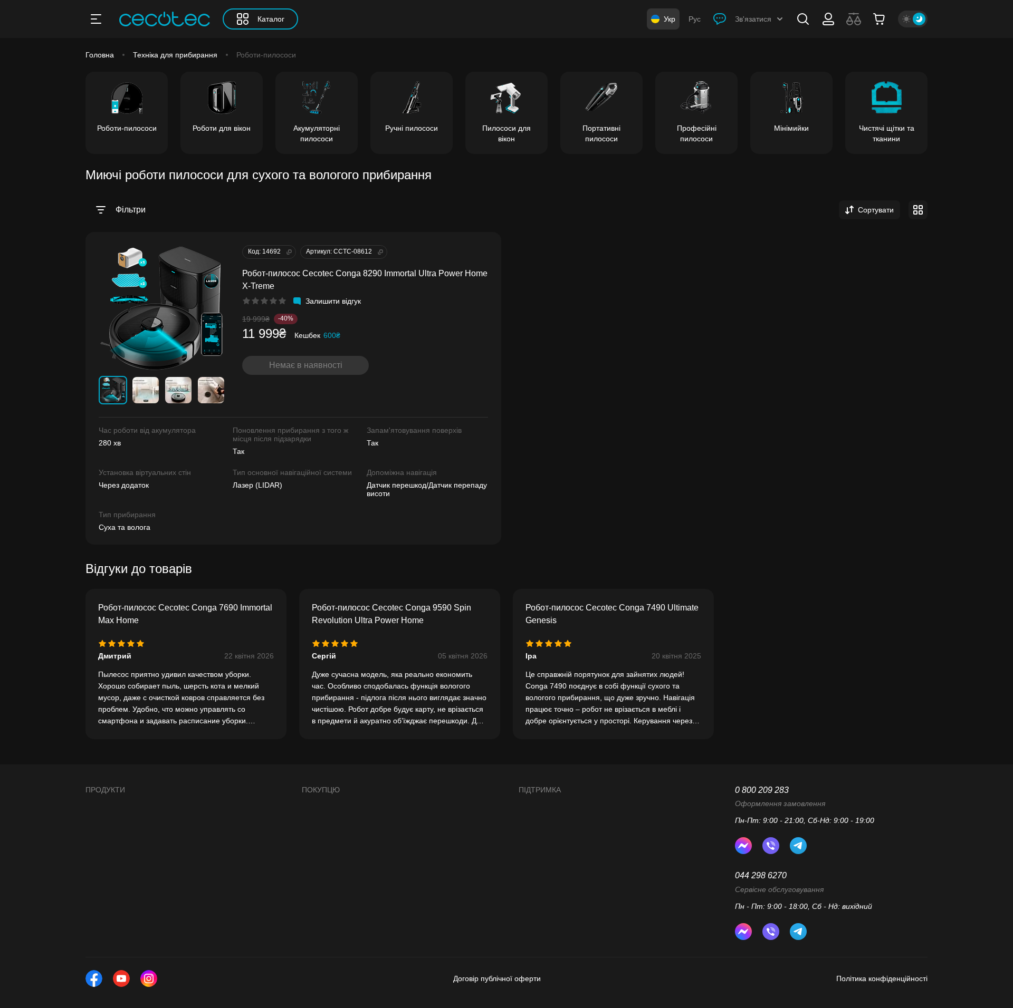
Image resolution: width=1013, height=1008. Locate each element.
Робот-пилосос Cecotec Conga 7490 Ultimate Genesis (612, 614)
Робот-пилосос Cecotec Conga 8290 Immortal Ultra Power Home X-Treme (365, 279)
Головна (99, 55)
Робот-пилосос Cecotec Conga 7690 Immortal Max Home (185, 614)
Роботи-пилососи (266, 55)
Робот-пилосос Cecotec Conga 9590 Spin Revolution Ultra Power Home (391, 614)
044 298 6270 (761, 875)
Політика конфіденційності (882, 978)
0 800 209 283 (762, 790)
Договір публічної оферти (497, 978)
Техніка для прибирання (175, 55)
